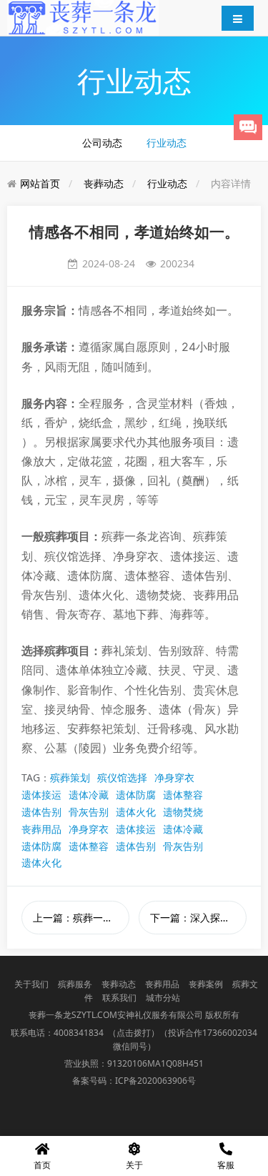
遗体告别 (41, 812)
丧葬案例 (206, 984)
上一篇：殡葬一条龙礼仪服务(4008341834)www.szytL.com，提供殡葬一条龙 (81, 917)
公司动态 (102, 142)
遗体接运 (41, 794)
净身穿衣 (174, 777)
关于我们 (31, 984)
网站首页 (40, 183)
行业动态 (167, 142)
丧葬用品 (41, 829)
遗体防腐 (136, 794)
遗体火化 (136, 812)
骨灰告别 (89, 812)
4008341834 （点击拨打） (106, 1033)
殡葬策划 (70, 777)
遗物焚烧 (183, 812)
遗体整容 (183, 794)
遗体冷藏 (89, 794)
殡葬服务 (75, 984)
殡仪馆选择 (122, 777)
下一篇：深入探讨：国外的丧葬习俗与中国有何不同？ (198, 917)
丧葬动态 (104, 183)
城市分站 (163, 998)
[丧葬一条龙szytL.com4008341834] (83, 17)
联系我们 (119, 998)
